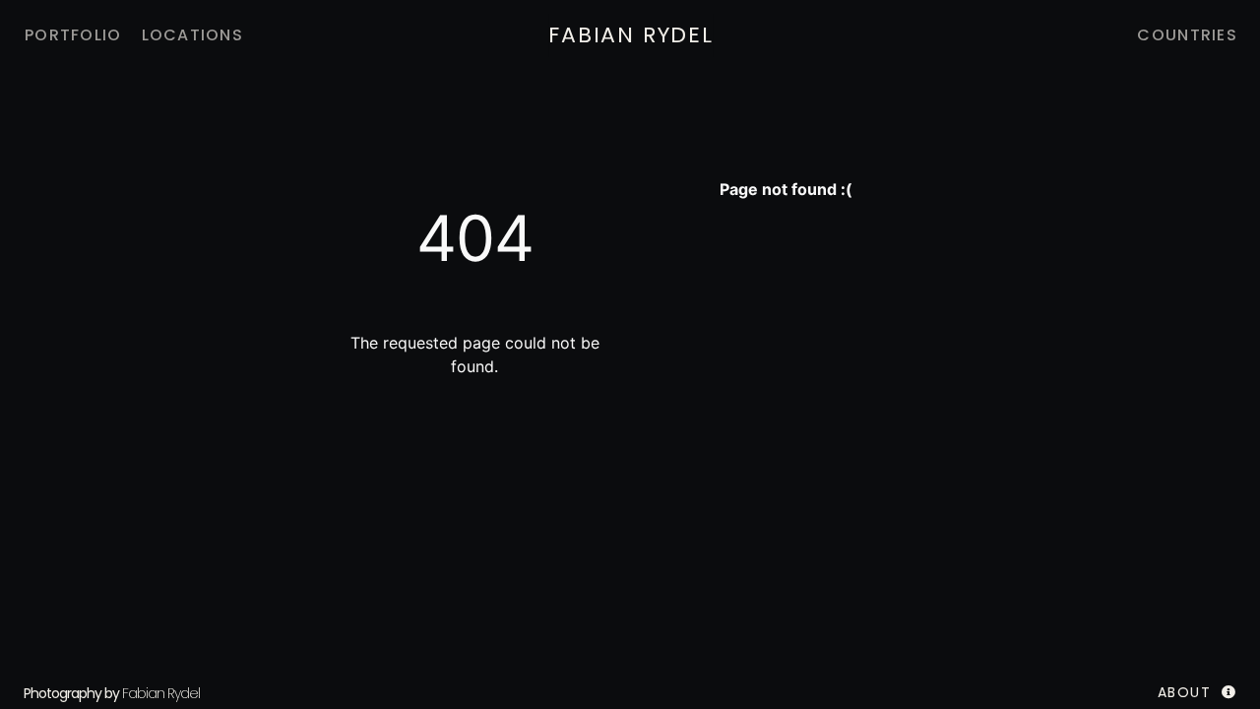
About (1184, 692)
